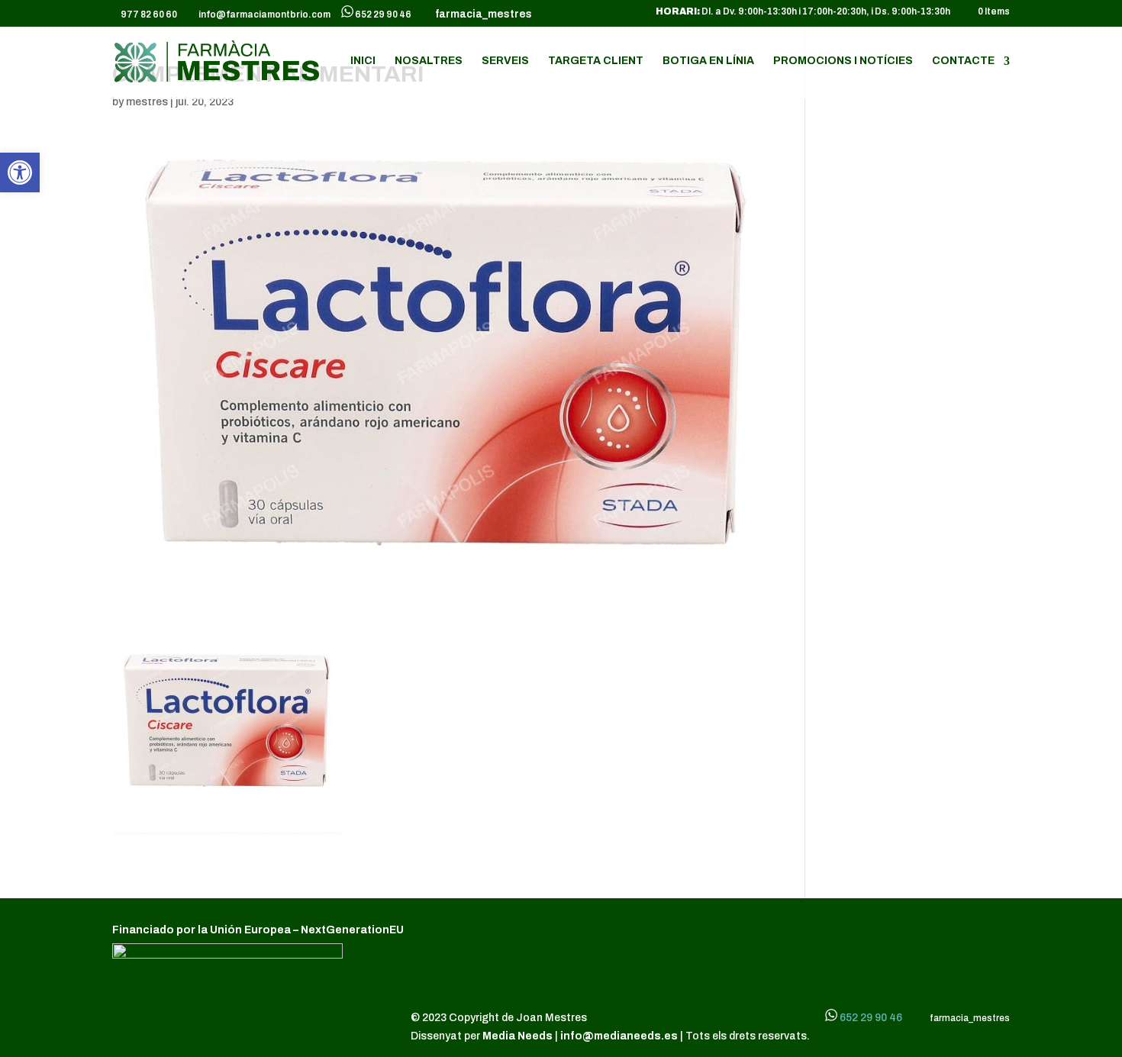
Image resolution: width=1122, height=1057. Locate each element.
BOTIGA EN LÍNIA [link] (708, 61)
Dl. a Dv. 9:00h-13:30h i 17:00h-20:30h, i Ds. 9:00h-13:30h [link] (803, 12)
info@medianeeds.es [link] (619, 1036)
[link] (20, 172)
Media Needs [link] (518, 1036)
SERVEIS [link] (505, 61)
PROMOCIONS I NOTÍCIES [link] (843, 61)
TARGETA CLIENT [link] (595, 61)
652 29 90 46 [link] (383, 14)
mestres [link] (147, 102)
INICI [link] (363, 61)
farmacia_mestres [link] (481, 14)
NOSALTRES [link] (429, 61)
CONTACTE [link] (963, 61)
